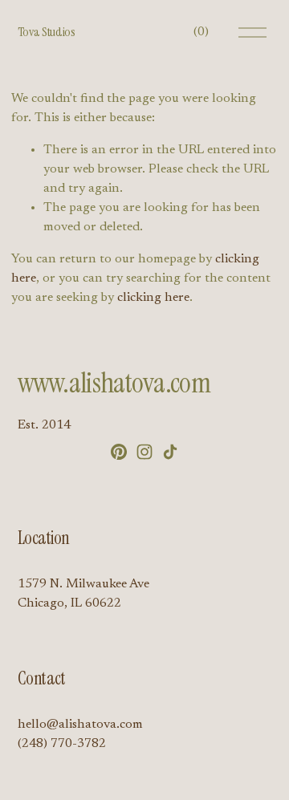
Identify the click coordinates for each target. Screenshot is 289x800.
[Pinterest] (119, 452)
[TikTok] (170, 452)
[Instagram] (144, 452)
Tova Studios (46, 31)
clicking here (153, 297)
